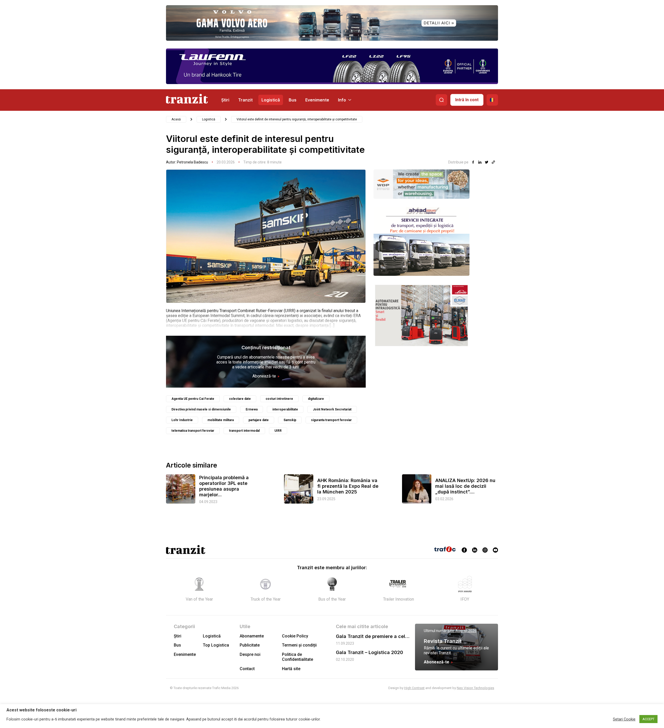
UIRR (278, 430)
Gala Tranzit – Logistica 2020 (369, 652)
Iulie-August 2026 (462, 631)
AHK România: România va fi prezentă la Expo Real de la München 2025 (347, 486)
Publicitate (250, 645)
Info (342, 99)
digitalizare (316, 399)
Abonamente (252, 636)
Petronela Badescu (192, 162)
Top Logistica (216, 645)
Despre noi (250, 654)
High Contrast (414, 688)
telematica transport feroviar (192, 430)
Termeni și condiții (299, 645)
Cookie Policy (295, 636)
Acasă (176, 119)
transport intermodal (244, 430)
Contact (247, 668)
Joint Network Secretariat (332, 409)
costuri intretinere (279, 399)
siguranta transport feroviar (331, 420)
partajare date (258, 420)
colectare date (240, 399)
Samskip (289, 420)
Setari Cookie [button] (624, 719)
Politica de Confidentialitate (297, 657)
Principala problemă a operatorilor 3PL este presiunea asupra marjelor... (224, 486)
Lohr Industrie (182, 420)
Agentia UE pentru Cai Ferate (192, 399)
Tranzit (245, 99)
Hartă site (291, 668)
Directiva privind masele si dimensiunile (201, 409)
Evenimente (317, 99)
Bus (292, 99)
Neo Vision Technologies (475, 688)
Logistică (270, 99)
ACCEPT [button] (648, 719)
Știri (225, 99)
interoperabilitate (285, 409)
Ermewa (252, 409)
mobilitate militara (221, 420)
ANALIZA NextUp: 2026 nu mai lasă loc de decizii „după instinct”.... (465, 486)
